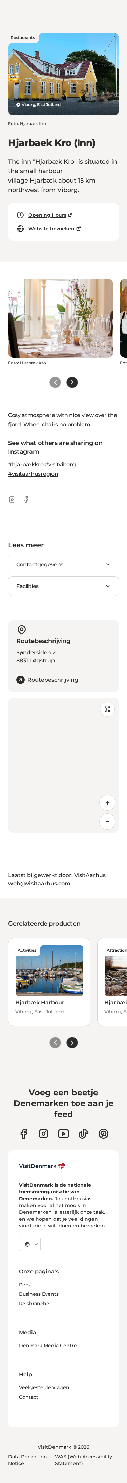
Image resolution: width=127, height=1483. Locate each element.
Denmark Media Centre (48, 1345)
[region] (63, 765)
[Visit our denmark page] (23, 1134)
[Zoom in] (107, 803)
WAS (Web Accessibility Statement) (83, 1460)
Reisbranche (34, 1303)
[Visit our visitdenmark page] (63, 1134)
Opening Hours (47, 215)
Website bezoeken (51, 229)
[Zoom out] (107, 821)
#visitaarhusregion (33, 474)
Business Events (39, 1294)
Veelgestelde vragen (44, 1387)
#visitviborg (60, 464)
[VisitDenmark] (42, 1166)
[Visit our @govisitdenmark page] (83, 1134)
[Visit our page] (43, 1134)
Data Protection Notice (27, 1460)
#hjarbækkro (25, 464)
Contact (28, 1397)
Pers (24, 1284)
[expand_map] (107, 709)
